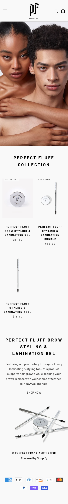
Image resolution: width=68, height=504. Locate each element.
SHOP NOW (34, 392)
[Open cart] (63, 11)
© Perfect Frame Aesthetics (34, 453)
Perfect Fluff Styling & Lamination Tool (18, 307)
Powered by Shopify (34, 458)
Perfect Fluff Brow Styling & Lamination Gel (18, 230)
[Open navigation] (5, 10)
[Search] (56, 10)
